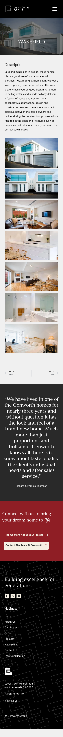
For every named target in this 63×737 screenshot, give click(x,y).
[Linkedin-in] (19, 596)
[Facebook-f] (7, 596)
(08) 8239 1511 (15, 694)
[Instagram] (13, 596)
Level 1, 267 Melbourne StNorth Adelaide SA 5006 (19, 686)
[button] (55, 9)
